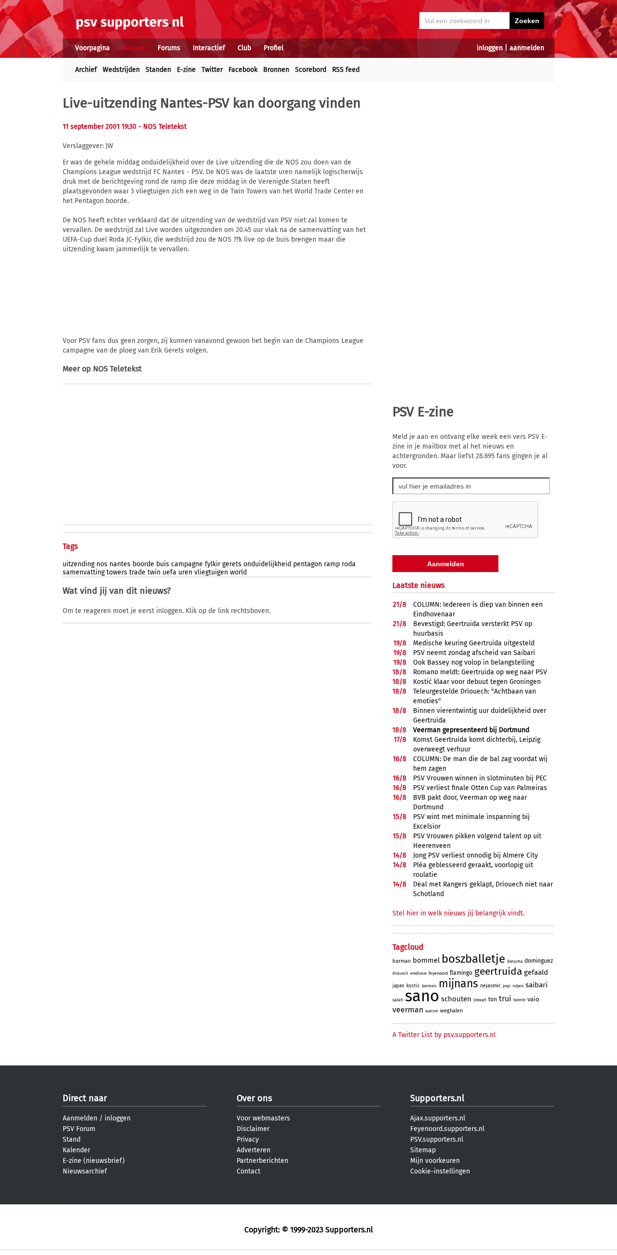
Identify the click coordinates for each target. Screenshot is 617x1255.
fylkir (212, 564)
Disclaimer (253, 1129)
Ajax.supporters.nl (437, 1118)
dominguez (538, 960)
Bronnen (276, 70)
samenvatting (84, 572)
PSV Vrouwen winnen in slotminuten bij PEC (480, 778)
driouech (400, 973)
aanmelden (527, 48)
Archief (86, 70)
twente (519, 1000)
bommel (426, 960)
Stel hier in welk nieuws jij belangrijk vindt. (458, 913)
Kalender (76, 1150)
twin (154, 572)
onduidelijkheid (267, 564)
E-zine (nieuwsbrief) (94, 1161)
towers (117, 572)
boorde (143, 564)
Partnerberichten (262, 1161)
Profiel (273, 48)
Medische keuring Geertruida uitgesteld (474, 643)
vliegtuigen (211, 572)
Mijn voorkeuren (435, 1161)
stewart (479, 1000)
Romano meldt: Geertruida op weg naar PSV (480, 672)
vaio (533, 999)
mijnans (458, 983)
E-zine (186, 70)
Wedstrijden (121, 70)
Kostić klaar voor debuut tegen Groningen (477, 682)
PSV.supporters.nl (436, 1139)
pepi (506, 986)
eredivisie (418, 973)
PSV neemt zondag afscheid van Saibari (474, 653)
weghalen (451, 1011)
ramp (332, 564)
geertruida (498, 971)
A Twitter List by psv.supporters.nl (444, 1035)
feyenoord (438, 973)
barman (401, 961)
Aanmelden (80, 1118)
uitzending (78, 564)
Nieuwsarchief (85, 1171)
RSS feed (346, 70)
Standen (158, 70)
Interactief (209, 48)
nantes (120, 564)
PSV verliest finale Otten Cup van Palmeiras (480, 788)
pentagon (307, 564)
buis (162, 564)
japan (398, 986)
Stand (71, 1139)
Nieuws (133, 48)
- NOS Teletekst (162, 127)
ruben (517, 985)
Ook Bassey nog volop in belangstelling (473, 662)
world (238, 572)
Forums (169, 48)
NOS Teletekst (117, 368)
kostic (413, 986)
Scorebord (310, 70)
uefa (169, 572)
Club (244, 48)
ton (492, 999)
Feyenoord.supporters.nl (447, 1129)
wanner (431, 1011)
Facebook (242, 70)
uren (185, 572)
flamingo (461, 972)
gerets (231, 564)
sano (422, 996)
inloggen (490, 48)
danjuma (515, 961)
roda (349, 564)
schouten (456, 999)
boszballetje (473, 959)
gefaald (536, 972)
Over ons (254, 1098)
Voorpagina (92, 48)
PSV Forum (79, 1129)
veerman (407, 1009)
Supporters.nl (437, 1098)
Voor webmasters (263, 1118)
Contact (248, 1171)
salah (397, 999)
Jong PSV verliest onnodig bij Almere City (475, 855)
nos (101, 564)
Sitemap (423, 1150)
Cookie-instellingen (440, 1171)
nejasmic (490, 985)
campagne (187, 564)
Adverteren (253, 1150)
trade (137, 572)
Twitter (212, 70)
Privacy (248, 1139)
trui (505, 998)
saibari (536, 985)
